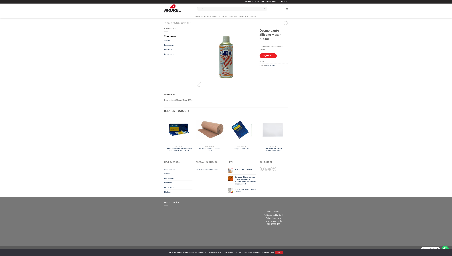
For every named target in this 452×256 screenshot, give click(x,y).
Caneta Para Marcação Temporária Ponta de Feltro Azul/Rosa (179, 149)
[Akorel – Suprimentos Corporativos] (178, 9)
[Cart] (286, 8)
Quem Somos (206, 16)
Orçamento (243, 16)
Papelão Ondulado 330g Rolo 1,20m (210, 149)
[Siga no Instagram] (282, 2)
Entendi (279, 252)
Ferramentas (169, 54)
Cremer (224, 16)
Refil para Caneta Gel (241, 149)
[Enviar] (265, 9)
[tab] (169, 94)
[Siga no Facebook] (280, 2)
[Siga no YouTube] (286, 2)
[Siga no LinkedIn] (284, 2)
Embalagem (169, 45)
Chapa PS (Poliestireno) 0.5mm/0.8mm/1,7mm (273, 149)
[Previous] (164, 136)
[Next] (287, 136)
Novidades (233, 16)
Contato (253, 16)
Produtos (216, 16)
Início (198, 16)
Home (166, 23)
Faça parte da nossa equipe (207, 169)
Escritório (168, 49)
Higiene (167, 192)
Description (169, 94)
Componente (186, 23)
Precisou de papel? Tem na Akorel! (245, 190)
